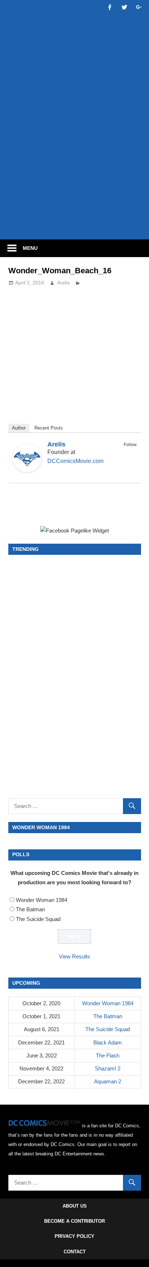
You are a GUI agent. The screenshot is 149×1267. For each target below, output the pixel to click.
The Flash (107, 1055)
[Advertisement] (74, 154)
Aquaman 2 (107, 1081)
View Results (74, 956)
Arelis (63, 283)
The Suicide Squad (38, 919)
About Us (75, 1206)
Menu (30, 248)
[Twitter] (132, 453)
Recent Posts (48, 428)
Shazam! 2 (107, 1068)
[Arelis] (27, 470)
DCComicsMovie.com (75, 461)
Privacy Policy (74, 1236)
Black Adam (107, 1042)
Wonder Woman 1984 (41, 900)
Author (19, 428)
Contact (75, 1251)
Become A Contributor (74, 1221)
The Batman (30, 909)
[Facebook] (122, 453)
